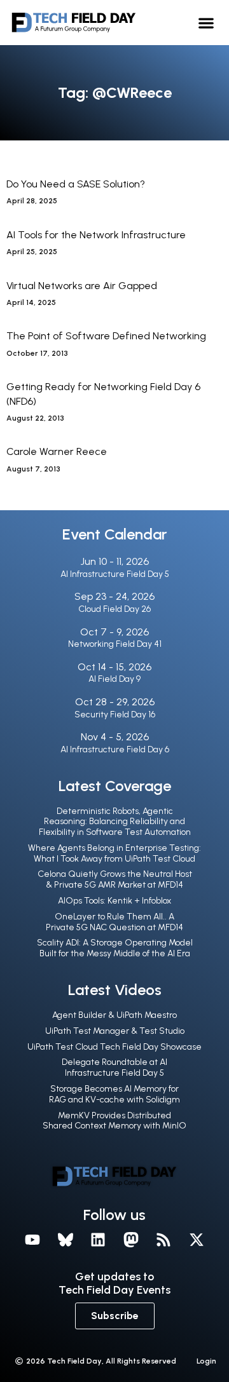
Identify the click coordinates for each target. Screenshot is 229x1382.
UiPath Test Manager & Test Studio (114, 1031)
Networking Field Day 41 (115, 644)
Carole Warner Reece (56, 451)
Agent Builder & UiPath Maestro (114, 1015)
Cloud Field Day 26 (114, 609)
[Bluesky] (65, 1239)
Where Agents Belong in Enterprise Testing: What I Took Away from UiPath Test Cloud (114, 853)
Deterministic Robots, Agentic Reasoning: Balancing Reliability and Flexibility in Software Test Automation (115, 822)
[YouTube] (32, 1239)
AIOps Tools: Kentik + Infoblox (114, 900)
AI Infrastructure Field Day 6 (114, 749)
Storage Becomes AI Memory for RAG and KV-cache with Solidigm (114, 1094)
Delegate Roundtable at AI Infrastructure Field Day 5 (114, 1067)
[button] (206, 22)
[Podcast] (164, 1239)
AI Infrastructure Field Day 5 (114, 574)
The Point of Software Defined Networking (106, 336)
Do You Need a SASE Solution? (75, 184)
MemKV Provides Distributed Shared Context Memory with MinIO (114, 1121)
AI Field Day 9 (114, 679)
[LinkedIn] (98, 1239)
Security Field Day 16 (114, 714)
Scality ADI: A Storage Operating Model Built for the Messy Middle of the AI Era (115, 948)
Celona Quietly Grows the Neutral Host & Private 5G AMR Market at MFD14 (115, 879)
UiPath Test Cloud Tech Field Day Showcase (114, 1046)
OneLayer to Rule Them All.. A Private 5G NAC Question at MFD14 (114, 922)
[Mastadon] (131, 1239)
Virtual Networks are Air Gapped (81, 286)
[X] (196, 1239)
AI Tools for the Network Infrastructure (96, 235)
